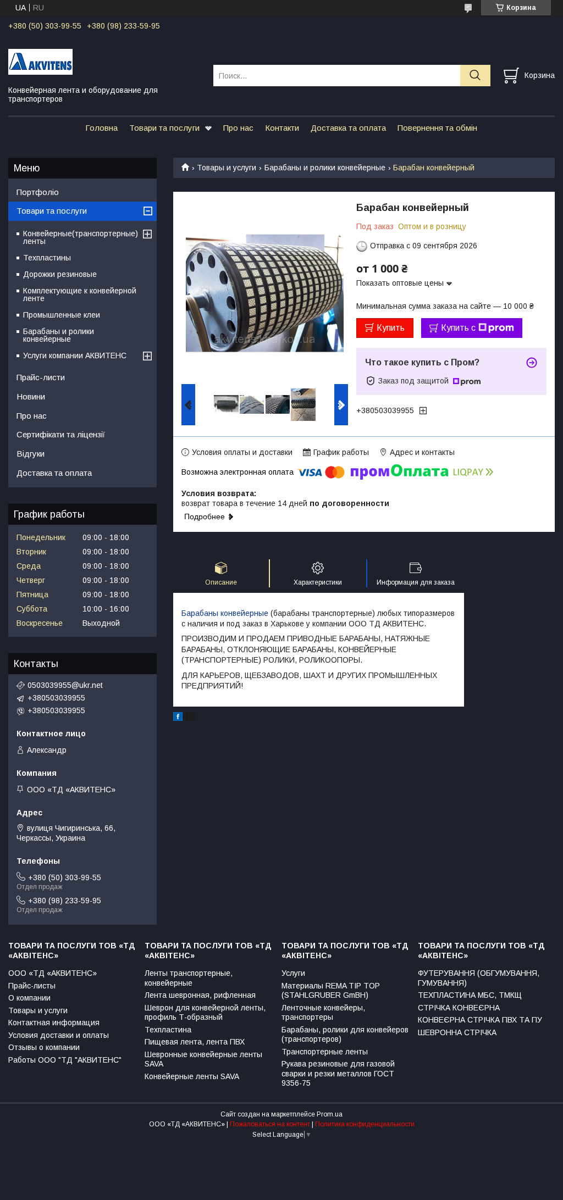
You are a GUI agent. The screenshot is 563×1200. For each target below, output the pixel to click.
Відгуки (30, 453)
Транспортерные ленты (325, 1051)
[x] (189, 718)
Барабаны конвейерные (224, 613)
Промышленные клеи (61, 314)
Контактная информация (54, 1022)
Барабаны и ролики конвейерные (324, 167)
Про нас (238, 127)
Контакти (282, 127)
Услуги (293, 973)
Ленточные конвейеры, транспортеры (323, 1012)
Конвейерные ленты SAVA (192, 1076)
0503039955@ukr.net (65, 685)
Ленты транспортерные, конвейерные (189, 978)
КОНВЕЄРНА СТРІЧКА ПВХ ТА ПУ (480, 1019)
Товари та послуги (164, 127)
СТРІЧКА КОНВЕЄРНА (459, 1007)
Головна (101, 127)
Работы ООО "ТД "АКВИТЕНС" (65, 1059)
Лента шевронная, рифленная (200, 995)
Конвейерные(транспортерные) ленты (80, 237)
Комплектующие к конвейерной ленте (79, 294)
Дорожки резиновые (60, 274)
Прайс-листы (32, 985)
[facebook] (178, 718)
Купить (391, 327)
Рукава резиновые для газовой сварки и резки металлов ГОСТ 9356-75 (338, 1073)
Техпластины (47, 257)
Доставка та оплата (348, 127)
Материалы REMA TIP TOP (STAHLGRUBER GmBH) (331, 990)
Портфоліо (37, 192)
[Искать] (475, 75)
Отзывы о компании (44, 1047)
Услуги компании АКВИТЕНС (74, 355)
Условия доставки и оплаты (58, 1035)
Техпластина (168, 1029)
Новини (30, 396)
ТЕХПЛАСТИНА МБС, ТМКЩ (470, 995)
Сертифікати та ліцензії (60, 434)
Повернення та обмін (437, 127)
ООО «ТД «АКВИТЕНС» (52, 973)
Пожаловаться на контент (270, 1124)
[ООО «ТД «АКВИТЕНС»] (104, 61)
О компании (29, 997)
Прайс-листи (40, 377)
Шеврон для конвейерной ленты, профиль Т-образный (205, 1012)
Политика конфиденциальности (365, 1124)
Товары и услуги (226, 167)
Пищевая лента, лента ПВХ (195, 1041)
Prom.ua (330, 1114)
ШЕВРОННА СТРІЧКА (457, 1032)
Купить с (458, 327)
